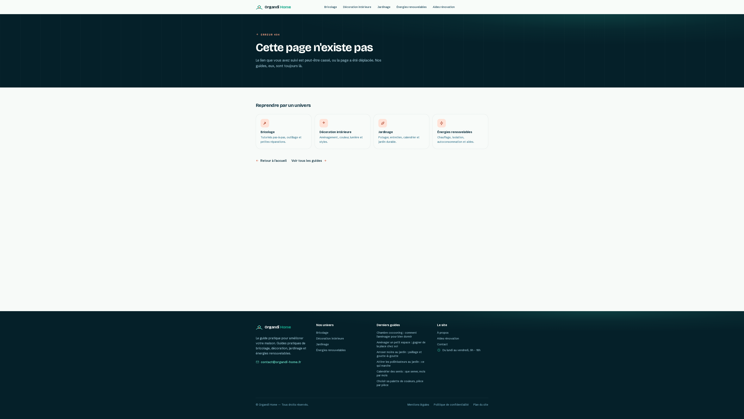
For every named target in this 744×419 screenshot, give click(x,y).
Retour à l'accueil (273, 161)
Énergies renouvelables (412, 7)
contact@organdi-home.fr (281, 362)
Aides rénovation (444, 7)
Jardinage (383, 7)
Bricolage (330, 7)
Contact (442, 344)
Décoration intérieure (357, 7)
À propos (443, 332)
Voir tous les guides (306, 161)
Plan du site (480, 404)
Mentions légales (418, 404)
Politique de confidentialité (451, 404)
